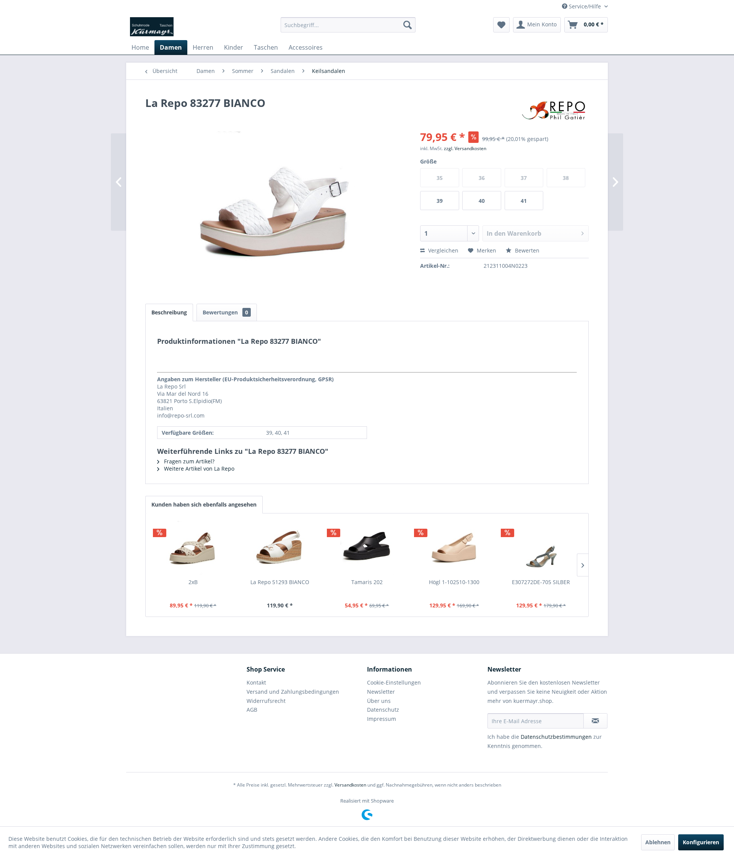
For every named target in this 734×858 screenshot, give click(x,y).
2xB (193, 582)
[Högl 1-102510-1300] (454, 548)
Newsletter (381, 691)
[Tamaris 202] (367, 548)
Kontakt (256, 682)
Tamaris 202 (367, 582)
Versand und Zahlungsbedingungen (293, 691)
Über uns (379, 700)
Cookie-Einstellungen (394, 682)
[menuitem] (348, 24)
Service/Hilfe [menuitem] (584, 6)
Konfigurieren (701, 842)
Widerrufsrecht (266, 700)
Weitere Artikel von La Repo (198, 468)
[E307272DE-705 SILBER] (541, 548)
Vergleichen (442, 250)
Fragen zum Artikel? (188, 461)
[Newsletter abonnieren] (595, 720)
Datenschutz (383, 709)
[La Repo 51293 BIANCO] (280, 548)
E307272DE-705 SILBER (541, 582)
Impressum (381, 718)
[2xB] (193, 548)
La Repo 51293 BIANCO (279, 582)
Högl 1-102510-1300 (454, 582)
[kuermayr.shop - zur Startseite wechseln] (152, 26)
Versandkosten (350, 785)
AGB (252, 709)
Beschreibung (169, 312)
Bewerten (526, 250)
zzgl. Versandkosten (465, 148)
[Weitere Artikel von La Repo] (553, 110)
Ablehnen (658, 842)
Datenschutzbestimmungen (556, 736)
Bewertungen (225, 312)
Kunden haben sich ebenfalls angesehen (204, 504)
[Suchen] (407, 24)
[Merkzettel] (501, 24)
